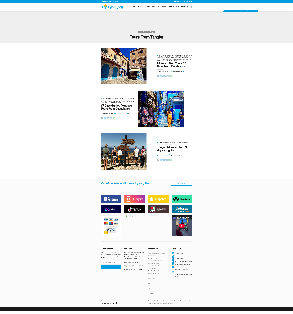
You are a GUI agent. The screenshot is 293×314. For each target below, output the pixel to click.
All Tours (140, 7)
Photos (228, 10)
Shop (149, 286)
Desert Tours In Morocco (183, 55)
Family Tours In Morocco (166, 56)
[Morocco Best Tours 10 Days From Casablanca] (128, 66)
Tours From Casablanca (174, 59)
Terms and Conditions (245, 10)
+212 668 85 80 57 (179, 256)
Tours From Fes (152, 268)
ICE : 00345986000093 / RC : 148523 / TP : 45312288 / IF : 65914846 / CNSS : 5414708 (183, 274)
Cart (149, 288)
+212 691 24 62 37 (179, 253)
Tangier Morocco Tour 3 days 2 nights (172, 148)
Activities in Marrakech (153, 263)
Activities (163, 7)
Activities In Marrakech (166, 55)
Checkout (150, 291)
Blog (177, 7)
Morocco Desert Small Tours (155, 260)
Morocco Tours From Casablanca (156, 265)
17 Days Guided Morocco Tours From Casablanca (116, 107)
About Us (171, 7)
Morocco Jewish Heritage (172, 58)
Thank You (150, 281)
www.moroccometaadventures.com (183, 264)
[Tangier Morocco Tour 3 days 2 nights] (128, 151)
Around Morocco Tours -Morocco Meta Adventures (157, 254)
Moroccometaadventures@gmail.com (183, 261)
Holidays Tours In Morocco (111, 100)
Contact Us (184, 7)
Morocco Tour (151, 278)
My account (151, 293)
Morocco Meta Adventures (116, 101)
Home (133, 7)
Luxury (148, 7)
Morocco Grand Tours (153, 258)
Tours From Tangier (172, 60)
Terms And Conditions (171, 300)
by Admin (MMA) (177, 71)
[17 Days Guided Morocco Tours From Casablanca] (165, 109)
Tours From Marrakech (153, 270)
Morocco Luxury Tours (153, 273)
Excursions (155, 7)
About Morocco (235, 10)
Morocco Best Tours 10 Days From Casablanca (171, 65)
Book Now (253, 10)
